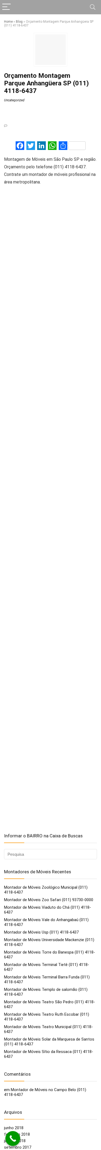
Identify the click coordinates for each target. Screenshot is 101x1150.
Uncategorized (14, 100)
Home (8, 22)
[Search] (92, 7)
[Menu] (6, 7)
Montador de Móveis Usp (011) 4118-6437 (41, 932)
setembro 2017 (17, 1147)
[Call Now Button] (12, 1138)
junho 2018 (13, 1127)
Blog (19, 22)
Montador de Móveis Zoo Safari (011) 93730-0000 (48, 899)
